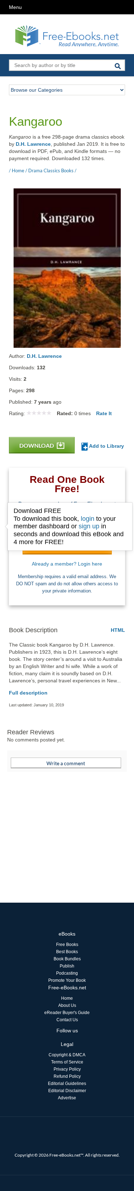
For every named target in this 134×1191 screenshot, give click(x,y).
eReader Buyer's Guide (67, 1012)
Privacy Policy (67, 1069)
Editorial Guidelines (67, 1083)
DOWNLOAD (37, 445)
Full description (28, 693)
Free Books (67, 944)
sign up (89, 526)
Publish (67, 966)
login (87, 518)
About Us (67, 1005)
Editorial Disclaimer (67, 1090)
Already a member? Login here (67, 564)
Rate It (104, 413)
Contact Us (67, 1019)
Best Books (67, 951)
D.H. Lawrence (33, 144)
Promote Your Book (67, 980)
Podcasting (67, 973)
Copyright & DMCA (67, 1054)
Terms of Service (67, 1062)
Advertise (67, 1097)
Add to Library (106, 446)
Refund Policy (67, 1076)
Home (67, 998)
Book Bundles (67, 958)
